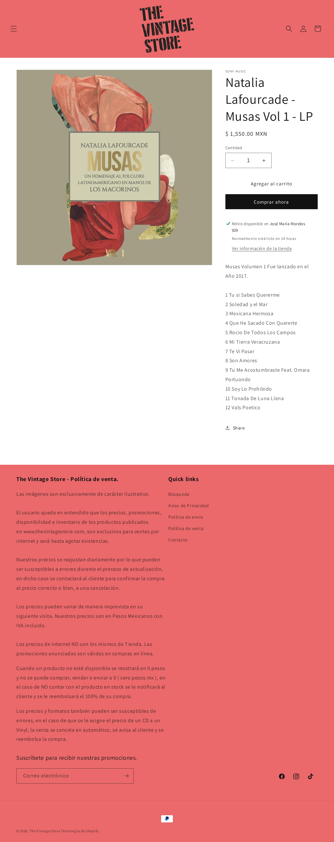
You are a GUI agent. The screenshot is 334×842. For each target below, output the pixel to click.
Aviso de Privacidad (188, 505)
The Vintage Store (45, 831)
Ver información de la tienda (262, 248)
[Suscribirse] (126, 776)
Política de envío (185, 517)
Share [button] (239, 428)
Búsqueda (179, 494)
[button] (14, 29)
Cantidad (233, 147)
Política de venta (186, 528)
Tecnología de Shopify (80, 831)
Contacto (178, 540)
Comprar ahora (271, 202)
